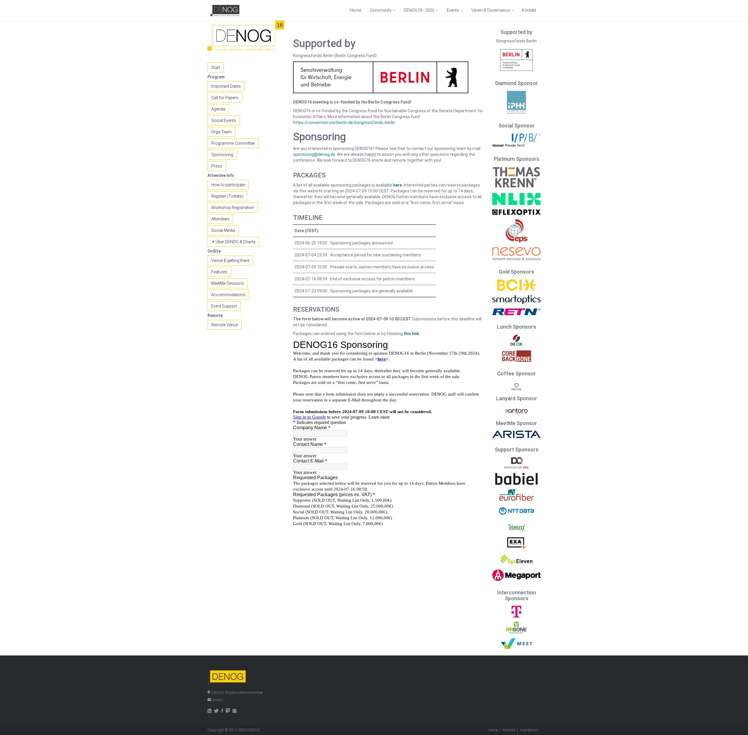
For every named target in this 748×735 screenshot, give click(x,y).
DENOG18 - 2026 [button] (419, 10)
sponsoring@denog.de (314, 154)
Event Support (224, 306)
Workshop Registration (232, 207)
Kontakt (529, 10)
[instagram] (235, 711)
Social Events (223, 120)
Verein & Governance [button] (490, 10)
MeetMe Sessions (227, 283)
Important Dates (226, 86)
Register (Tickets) (227, 196)
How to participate (228, 184)
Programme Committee (233, 143)
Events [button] (453, 10)
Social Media (223, 230)
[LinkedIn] (209, 711)
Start (215, 67)
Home (355, 10)
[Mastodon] (228, 711)
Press (216, 166)
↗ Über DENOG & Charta (233, 241)
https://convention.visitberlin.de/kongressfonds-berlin (344, 122)
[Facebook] (222, 711)
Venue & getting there (230, 260)
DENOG (253, 730)
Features (219, 272)
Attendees (220, 219)
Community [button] (381, 10)
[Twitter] (216, 711)
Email (217, 700)
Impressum (529, 730)
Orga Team (221, 132)
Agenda (218, 109)
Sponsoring (222, 154)
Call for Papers (224, 97)
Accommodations (228, 294)
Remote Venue (224, 324)
